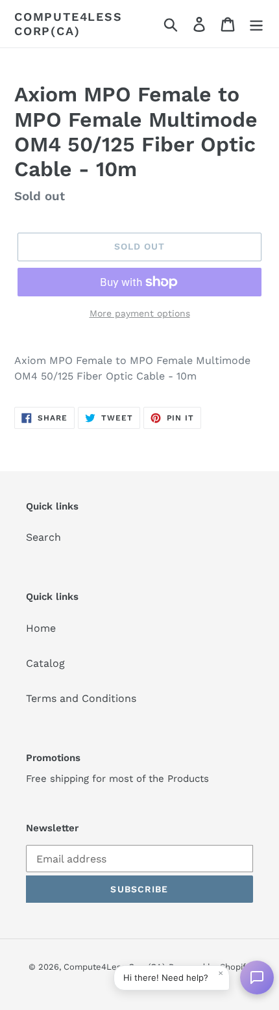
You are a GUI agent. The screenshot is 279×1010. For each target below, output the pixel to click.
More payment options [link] (140, 313)
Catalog (45, 663)
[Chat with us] (257, 977)
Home (41, 628)
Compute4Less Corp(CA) (68, 24)
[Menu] (256, 23)
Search (43, 537)
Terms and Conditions (81, 698)
